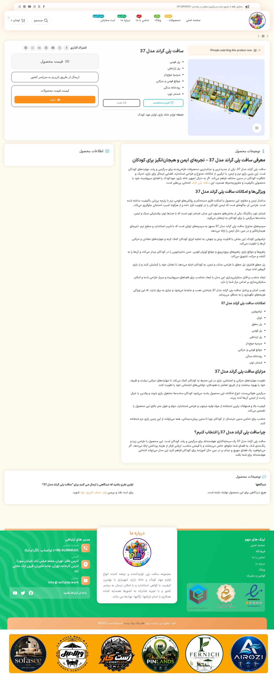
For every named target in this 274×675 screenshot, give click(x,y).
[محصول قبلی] (267, 36)
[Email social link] (53, 48)
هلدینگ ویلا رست (134, 623)
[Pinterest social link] (24, 7)
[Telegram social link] (26, 48)
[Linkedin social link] (39, 48)
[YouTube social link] (29, 7)
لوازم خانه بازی (166, 115)
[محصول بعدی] (258, 36)
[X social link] (39, 7)
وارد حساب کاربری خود (93, 492)
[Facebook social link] (44, 7)
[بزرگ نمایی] (257, 128)
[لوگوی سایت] (257, 20)
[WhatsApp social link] (20, 7)
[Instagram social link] (34, 7)
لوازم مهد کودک (147, 115)
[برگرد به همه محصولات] (263, 36)
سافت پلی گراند (201, 183)
